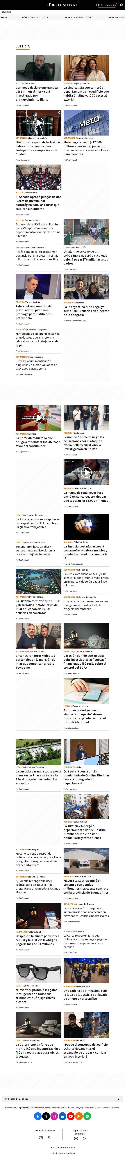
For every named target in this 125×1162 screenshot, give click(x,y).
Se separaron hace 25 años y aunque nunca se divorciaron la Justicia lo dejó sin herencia (35, 550)
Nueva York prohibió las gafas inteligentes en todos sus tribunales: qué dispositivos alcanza (36, 996)
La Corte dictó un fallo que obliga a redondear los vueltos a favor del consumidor (38, 442)
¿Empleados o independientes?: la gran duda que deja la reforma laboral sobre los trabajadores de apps (38, 339)
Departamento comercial (80, 1132)
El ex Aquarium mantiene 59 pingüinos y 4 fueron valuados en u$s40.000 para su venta (36, 365)
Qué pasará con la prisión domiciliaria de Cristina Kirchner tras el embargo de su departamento (86, 777)
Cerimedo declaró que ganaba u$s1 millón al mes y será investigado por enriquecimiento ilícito (37, 94)
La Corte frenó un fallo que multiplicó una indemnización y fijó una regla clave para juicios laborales (38, 1051)
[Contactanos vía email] (41, 1138)
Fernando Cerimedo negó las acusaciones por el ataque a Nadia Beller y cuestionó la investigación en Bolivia (84, 443)
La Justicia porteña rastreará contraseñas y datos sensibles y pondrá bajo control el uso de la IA (85, 552)
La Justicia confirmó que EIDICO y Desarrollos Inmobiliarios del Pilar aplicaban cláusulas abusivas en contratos (38, 607)
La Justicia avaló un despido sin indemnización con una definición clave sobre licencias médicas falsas (86, 912)
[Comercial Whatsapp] (84, 1138)
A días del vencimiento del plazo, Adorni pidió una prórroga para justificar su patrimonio (34, 312)
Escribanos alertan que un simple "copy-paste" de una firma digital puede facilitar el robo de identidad (85, 716)
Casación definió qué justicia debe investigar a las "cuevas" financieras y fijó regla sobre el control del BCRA (85, 662)
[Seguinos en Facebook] (38, 1116)
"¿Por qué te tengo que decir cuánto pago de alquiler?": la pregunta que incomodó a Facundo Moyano (38, 886)
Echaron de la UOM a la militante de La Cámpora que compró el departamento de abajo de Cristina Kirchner (38, 230)
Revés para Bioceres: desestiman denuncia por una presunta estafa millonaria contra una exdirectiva (37, 255)
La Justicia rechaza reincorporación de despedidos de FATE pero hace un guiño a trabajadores (38, 523)
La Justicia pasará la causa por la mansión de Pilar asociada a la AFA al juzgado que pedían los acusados (38, 777)
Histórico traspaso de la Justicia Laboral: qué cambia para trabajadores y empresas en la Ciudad (38, 148)
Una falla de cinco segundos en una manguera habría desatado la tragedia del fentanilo (86, 605)
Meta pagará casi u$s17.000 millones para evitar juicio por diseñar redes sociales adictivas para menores (86, 148)
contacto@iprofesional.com (62, 1153)
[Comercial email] (76, 1138)
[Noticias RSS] (79, 1116)
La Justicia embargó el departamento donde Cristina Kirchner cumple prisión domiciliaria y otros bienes (85, 832)
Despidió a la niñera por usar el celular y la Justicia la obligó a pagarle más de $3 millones (37, 940)
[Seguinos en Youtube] (71, 1116)
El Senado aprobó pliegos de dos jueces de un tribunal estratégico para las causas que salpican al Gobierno (38, 203)
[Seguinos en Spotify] (87, 1116)
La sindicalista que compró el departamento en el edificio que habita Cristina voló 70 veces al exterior (86, 94)
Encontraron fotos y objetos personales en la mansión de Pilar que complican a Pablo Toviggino (35, 662)
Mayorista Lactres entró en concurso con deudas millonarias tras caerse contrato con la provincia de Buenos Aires (86, 887)
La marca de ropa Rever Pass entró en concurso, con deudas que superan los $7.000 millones (86, 497)
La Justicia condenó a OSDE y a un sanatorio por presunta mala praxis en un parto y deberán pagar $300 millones (86, 579)
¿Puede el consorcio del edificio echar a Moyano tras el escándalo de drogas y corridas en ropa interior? (86, 1051)
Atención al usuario (45, 1130)
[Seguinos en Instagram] (54, 1116)
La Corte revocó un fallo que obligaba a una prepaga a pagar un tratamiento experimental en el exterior (86, 941)
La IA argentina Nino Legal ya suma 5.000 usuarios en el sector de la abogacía (86, 311)
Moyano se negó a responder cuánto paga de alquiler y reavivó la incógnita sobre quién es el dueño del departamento (38, 859)
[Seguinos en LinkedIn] (62, 1116)
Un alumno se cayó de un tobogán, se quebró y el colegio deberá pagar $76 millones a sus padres (86, 258)
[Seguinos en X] (46, 1116)
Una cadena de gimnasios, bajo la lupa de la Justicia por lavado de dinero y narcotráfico (86, 995)
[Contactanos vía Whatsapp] (49, 1138)
